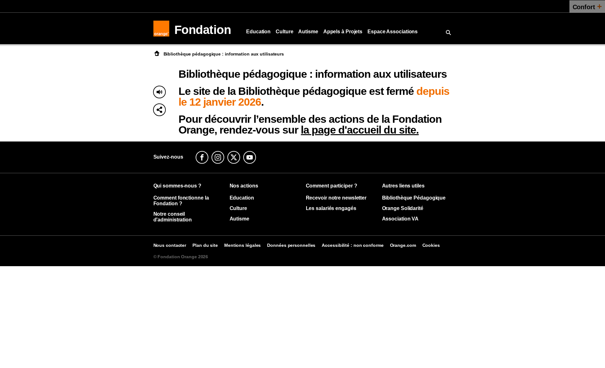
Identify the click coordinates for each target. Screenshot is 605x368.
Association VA (400, 218)
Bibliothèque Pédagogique (414, 197)
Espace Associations (392, 31)
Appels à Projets (342, 31)
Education (258, 31)
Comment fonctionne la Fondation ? (181, 200)
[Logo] (161, 28)
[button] (159, 109)
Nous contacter (169, 245)
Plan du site (205, 245)
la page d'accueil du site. (360, 130)
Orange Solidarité (402, 208)
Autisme (308, 31)
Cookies (431, 245)
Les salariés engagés (331, 208)
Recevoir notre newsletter (336, 197)
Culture (284, 31)
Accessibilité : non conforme (352, 245)
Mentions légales (242, 245)
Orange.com (403, 245)
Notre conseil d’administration (172, 216)
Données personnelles (291, 245)
